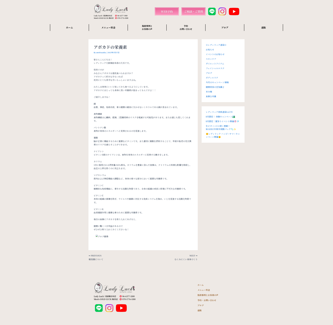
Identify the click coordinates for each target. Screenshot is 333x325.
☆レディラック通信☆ (216, 44)
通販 (263, 27)
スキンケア (211, 58)
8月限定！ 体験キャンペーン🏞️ (220, 116)
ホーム (69, 27)
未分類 (209, 91)
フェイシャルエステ (215, 68)
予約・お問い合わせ (206, 300)
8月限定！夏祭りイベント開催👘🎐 (222, 121)
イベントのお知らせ (215, 54)
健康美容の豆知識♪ (215, 87)
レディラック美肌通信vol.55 (219, 111)
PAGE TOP (323, 312)
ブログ (224, 27)
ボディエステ (212, 77)
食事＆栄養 (211, 96)
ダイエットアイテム (215, 63)
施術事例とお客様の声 (207, 295)
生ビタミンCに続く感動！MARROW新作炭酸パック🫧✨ (221, 127)
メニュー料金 (108, 27)
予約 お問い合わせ (186, 27)
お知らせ (210, 49)
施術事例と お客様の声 (147, 27)
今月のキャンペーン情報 (217, 82)
